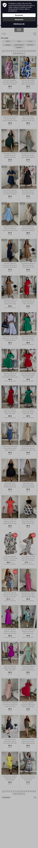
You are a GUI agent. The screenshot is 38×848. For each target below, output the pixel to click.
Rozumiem (19, 15)
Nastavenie (19, 19)
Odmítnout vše (19, 24)
